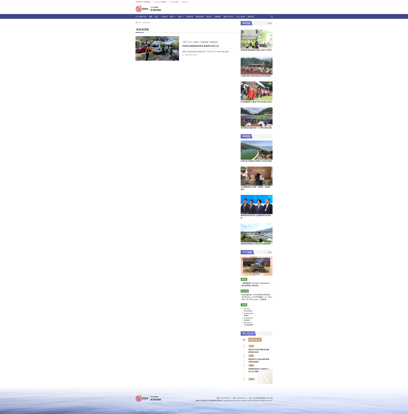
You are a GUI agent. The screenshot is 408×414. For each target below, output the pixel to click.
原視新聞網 (155, 9)
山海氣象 (164, 16)
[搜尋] (272, 16)
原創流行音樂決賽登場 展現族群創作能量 (258, 351)
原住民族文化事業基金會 (143, 2)
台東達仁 (196, 42)
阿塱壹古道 (213, 42)
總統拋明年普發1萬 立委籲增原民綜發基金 (256, 216)
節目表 (209, 16)
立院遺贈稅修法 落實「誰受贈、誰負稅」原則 (256, 188)
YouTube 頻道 (174, 2)
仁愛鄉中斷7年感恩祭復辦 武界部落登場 (256, 76)
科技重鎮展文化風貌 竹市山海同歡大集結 (256, 101)
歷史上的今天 (229, 16)
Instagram (184, 2)
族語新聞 (189, 16)
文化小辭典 (240, 16)
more (251, 379)
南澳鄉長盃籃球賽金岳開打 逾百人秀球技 (256, 50)
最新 (156, 16)
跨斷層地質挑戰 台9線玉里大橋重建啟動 (256, 243)
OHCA (190, 42)
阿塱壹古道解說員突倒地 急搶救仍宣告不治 (200, 45)
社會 (184, 42)
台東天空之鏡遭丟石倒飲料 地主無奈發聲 (256, 161)
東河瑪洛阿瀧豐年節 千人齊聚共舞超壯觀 (256, 127)
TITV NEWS (154, 7)
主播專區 (217, 16)
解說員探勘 (204, 42)
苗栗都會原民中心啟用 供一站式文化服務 (258, 370)
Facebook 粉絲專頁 (160, 2)
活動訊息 (250, 16)
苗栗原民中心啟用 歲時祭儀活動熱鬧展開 (258, 360)
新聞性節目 (200, 16)
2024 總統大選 (140, 16)
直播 (150, 16)
